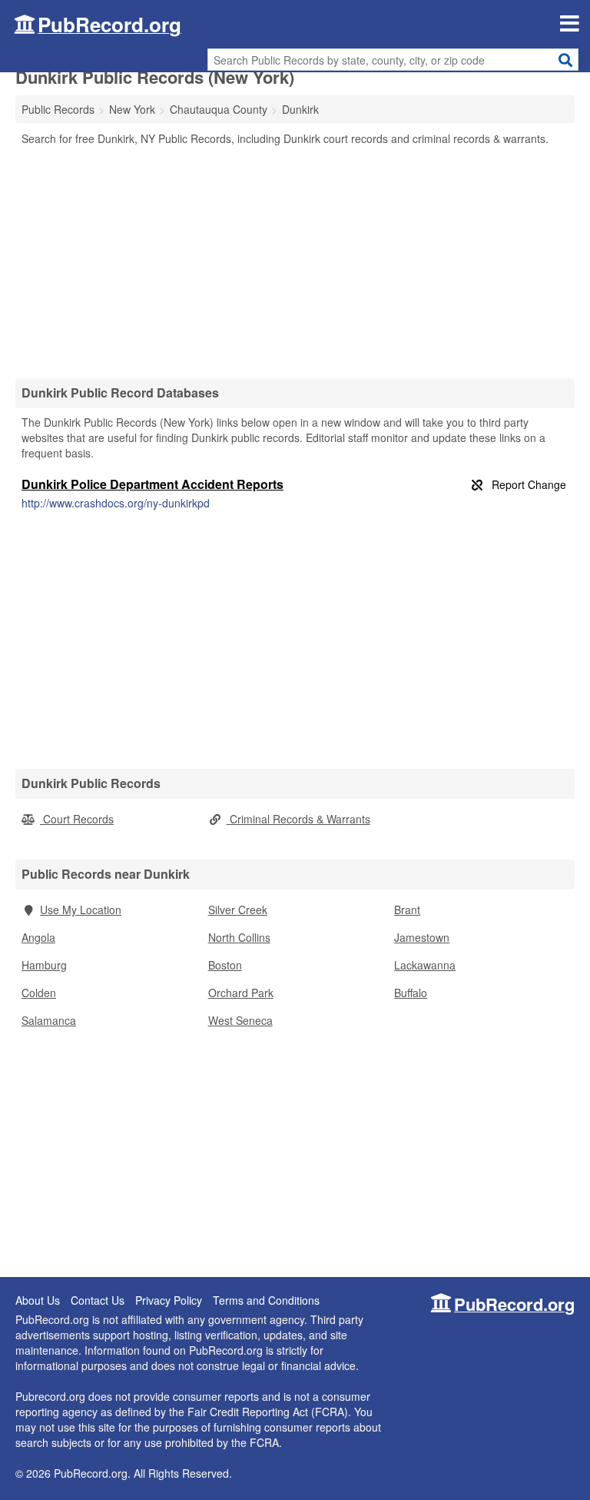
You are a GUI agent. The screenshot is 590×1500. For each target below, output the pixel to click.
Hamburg (44, 965)
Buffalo (410, 992)
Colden (39, 992)
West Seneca (240, 1020)
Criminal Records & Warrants (298, 818)
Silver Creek (237, 909)
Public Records (58, 109)
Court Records (77, 818)
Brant (407, 909)
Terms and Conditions (266, 1300)
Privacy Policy (168, 1300)
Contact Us (97, 1300)
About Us (37, 1300)
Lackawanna (425, 965)
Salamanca (49, 1020)
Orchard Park (240, 992)
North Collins (239, 937)
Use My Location (80, 909)
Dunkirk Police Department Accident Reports (152, 484)
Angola (38, 937)
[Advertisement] (295, 261)
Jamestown (421, 937)
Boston (225, 965)
